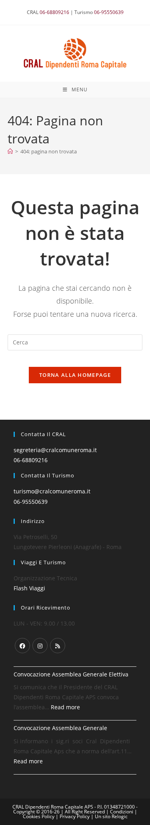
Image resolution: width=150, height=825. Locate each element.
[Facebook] (22, 645)
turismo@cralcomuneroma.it (52, 491)
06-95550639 (109, 12)
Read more (65, 707)
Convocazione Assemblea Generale (60, 728)
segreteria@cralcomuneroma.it (55, 450)
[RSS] (57, 645)
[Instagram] (40, 645)
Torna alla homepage (75, 374)
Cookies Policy (39, 816)
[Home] (10, 151)
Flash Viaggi (29, 588)
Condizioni (122, 811)
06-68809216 (54, 12)
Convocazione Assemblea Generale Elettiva (71, 674)
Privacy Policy (75, 816)
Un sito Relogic (111, 816)
